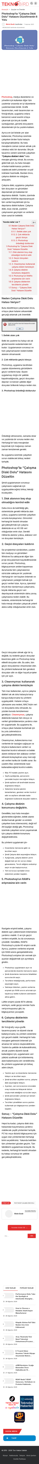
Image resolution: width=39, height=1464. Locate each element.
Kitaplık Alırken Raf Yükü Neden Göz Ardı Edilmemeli (25, 1325)
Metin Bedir (10, 24)
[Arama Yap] (31, 3)
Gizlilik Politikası (19, 1459)
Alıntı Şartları (31, 1455)
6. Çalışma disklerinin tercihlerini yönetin (21, 283)
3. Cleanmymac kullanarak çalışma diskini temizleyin (23, 265)
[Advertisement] (19, 75)
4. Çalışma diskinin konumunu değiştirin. (21, 271)
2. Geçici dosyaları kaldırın (20, 259)
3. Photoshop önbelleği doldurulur (25, 241)
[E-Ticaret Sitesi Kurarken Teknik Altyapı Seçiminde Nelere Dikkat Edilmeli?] (8, 1352)
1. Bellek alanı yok (23, 232)
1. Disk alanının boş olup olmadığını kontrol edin (21, 253)
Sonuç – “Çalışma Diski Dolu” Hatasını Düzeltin (21, 289)
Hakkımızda (13, 1455)
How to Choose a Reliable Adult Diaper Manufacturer (24, 1310)
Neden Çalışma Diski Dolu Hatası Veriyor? (23, 227)
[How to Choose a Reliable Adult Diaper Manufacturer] (8, 1310)
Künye (5, 1455)
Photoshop (7, 97)
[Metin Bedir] (9, 1214)
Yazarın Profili (30, 1211)
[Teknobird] (15, 3)
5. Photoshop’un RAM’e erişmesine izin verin (22, 277)
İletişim (22, 1455)
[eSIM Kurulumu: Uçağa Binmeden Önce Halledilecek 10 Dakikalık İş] (8, 1367)
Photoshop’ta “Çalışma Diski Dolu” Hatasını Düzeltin (20, 247)
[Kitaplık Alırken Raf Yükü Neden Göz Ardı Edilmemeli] (8, 1324)
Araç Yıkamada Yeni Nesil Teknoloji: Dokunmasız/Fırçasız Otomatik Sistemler (24, 1340)
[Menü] (35, 3)
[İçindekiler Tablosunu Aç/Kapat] (32, 222)
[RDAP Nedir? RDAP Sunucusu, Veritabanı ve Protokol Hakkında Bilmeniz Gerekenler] (8, 1381)
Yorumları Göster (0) (18, 1227)
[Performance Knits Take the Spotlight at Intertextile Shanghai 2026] (8, 1295)
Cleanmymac (18, 714)
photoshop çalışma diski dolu (24, 1203)
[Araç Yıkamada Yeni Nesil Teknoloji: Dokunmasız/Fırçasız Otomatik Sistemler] (8, 1338)
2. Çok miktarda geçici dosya (23, 236)
